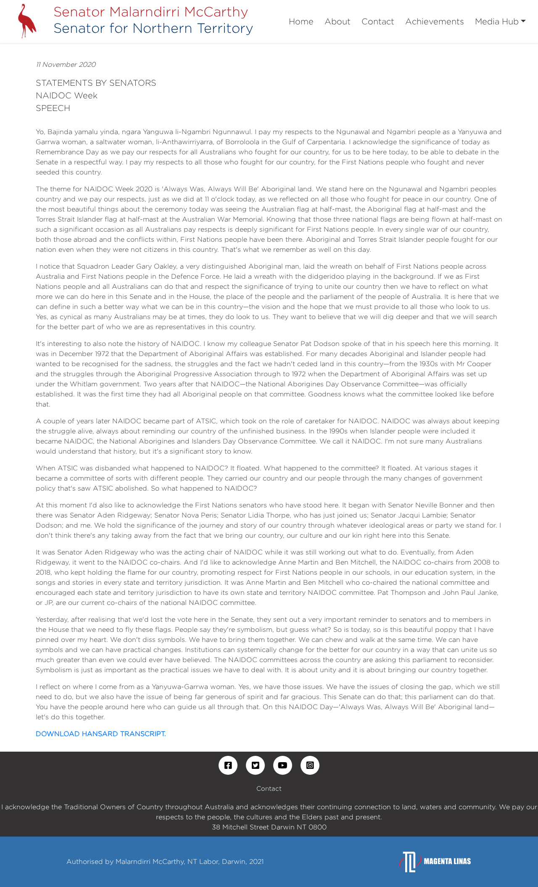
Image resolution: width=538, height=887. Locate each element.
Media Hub (497, 21)
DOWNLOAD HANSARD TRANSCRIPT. (101, 733)
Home (301, 21)
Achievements (434, 21)
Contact (377, 21)
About (337, 21)
